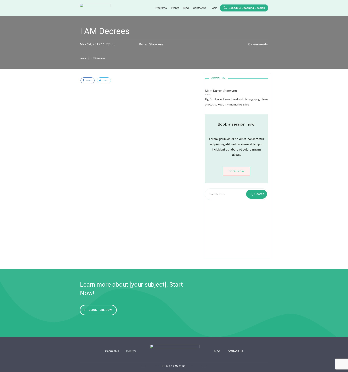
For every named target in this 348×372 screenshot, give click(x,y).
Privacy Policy (197, 366)
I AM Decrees (104, 31)
